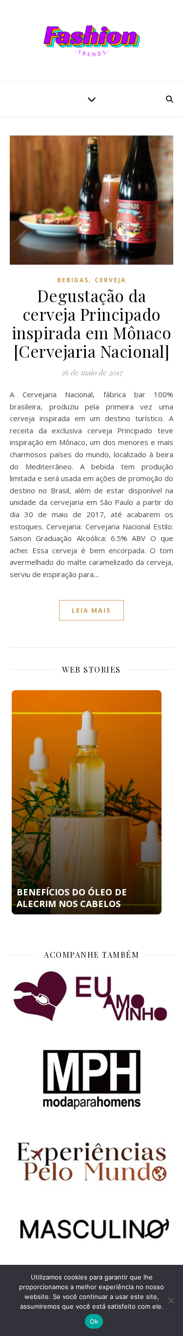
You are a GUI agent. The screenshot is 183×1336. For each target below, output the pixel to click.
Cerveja (110, 280)
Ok (94, 1321)
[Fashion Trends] (92, 41)
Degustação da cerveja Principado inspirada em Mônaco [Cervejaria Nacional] (92, 323)
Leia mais (91, 610)
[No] (171, 1300)
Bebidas (73, 280)
